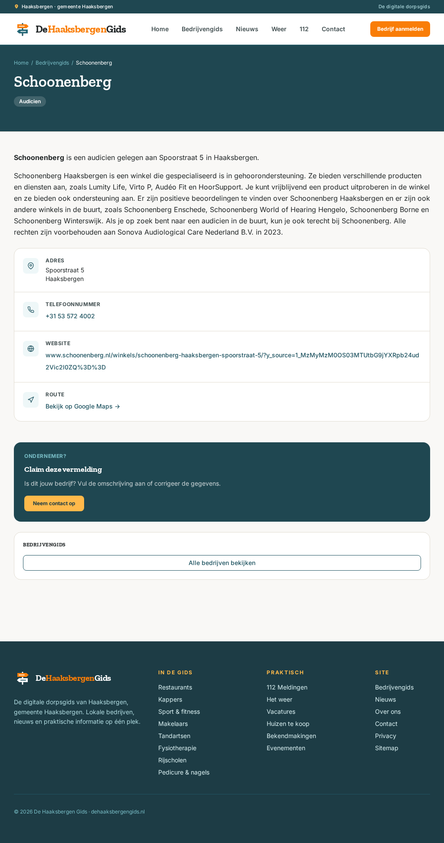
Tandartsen (174, 735)
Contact (333, 29)
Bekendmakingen (291, 735)
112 (304, 29)
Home (160, 29)
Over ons (388, 711)
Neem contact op (54, 503)
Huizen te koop (288, 723)
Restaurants (175, 687)
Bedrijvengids (202, 29)
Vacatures (281, 711)
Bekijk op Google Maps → (83, 406)
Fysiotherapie (177, 748)
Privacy (385, 735)
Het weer (279, 699)
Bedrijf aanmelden (400, 29)
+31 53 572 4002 (70, 316)
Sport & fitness (179, 711)
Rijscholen (172, 760)
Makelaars (173, 723)
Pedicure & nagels (183, 772)
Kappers (170, 699)
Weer (279, 29)
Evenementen (286, 748)
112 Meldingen (287, 687)
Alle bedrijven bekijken (222, 562)
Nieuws (247, 29)
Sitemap (386, 748)
